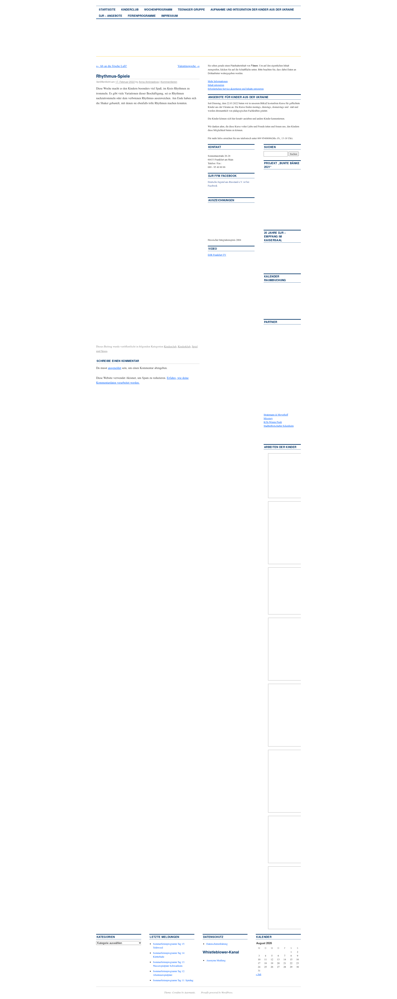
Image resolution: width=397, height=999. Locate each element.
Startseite (107, 9)
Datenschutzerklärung (217, 943)
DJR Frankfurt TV (217, 254)
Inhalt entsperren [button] (216, 85)
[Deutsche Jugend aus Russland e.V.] (220, 191)
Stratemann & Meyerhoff (276, 414)
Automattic (189, 992)
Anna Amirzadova (149, 81)
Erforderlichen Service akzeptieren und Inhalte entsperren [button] (236, 88)
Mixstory (268, 418)
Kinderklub (184, 346)
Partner (270, 322)
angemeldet (114, 368)
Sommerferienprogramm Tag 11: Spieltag (173, 980)
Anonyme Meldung (216, 960)
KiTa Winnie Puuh (273, 422)
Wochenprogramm (158, 9)
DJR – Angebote (110, 16)
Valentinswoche (189, 66)
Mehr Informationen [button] (218, 81)
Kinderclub (130, 9)
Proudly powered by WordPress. (217, 992)
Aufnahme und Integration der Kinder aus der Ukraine (252, 9)
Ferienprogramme (142, 16)
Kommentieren (169, 81)
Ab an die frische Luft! (111, 66)
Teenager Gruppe (191, 9)
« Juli (258, 974)
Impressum (169, 16)
